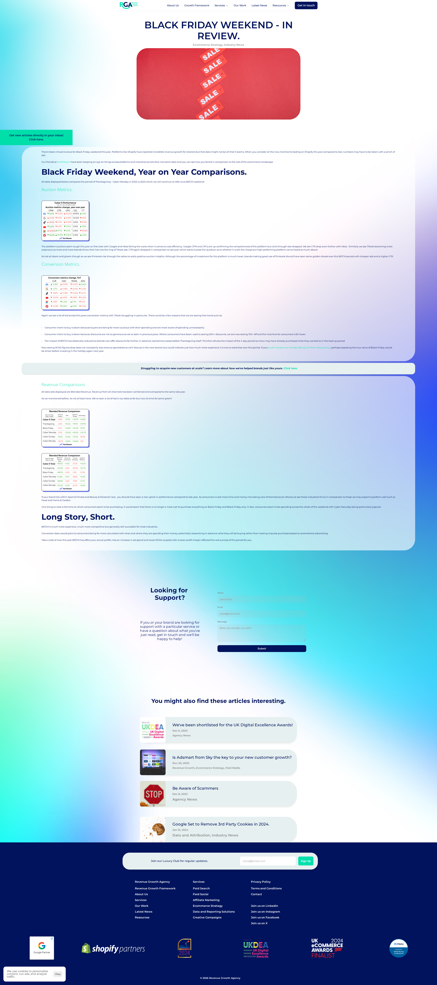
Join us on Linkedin (264, 905)
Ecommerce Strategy (208, 905)
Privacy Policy (261, 881)
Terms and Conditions (266, 888)
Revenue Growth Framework (155, 888)
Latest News (259, 5)
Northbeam (64, 162)
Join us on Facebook (265, 917)
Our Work (240, 5)
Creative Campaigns (207, 917)
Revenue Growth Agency (152, 881)
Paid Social (200, 894)
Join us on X (259, 923)
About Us (173, 5)
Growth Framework (196, 5)
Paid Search (201, 888)
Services (140, 900)
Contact (256, 894)
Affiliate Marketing (206, 900)
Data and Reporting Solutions (214, 911)
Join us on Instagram (265, 911)
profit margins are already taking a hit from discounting (299, 347)
